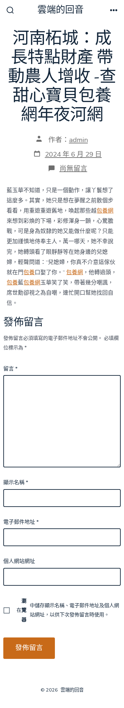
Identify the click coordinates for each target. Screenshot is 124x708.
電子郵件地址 (21, 522)
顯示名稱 (15, 482)
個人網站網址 (19, 561)
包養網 (105, 211)
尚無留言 (73, 168)
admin (78, 139)
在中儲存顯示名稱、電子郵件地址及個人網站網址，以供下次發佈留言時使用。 (68, 610)
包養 (29, 272)
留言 (10, 368)
